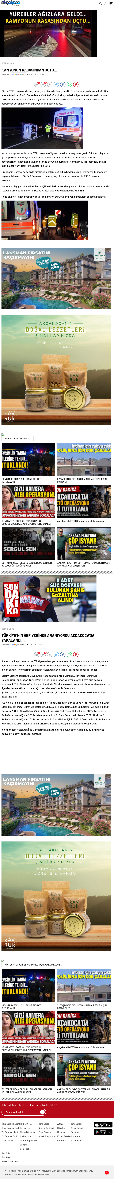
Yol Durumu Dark (9, 1136)
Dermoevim (25, 1128)
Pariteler (61, 1140)
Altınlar (60, 1123)
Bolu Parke (25, 1148)
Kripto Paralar (64, 1136)
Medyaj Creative (27, 1132)
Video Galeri (77, 1128)
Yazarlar (75, 1132)
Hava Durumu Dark (10, 1128)
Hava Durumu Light (10, 1123)
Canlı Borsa (43, 1123)
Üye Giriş (5, 1153)
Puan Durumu (44, 1132)
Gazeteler (76, 1136)
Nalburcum (25, 1136)
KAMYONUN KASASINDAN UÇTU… (17, 438)
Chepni (23, 1144)
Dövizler (61, 1128)
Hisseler (61, 1132)
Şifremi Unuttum (9, 1161)
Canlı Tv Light (7, 1140)
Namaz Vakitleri (46, 1128)
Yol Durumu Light (9, 1132)
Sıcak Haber (77, 1140)
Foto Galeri (76, 1123)
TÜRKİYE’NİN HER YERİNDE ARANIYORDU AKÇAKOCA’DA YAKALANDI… (32, 965)
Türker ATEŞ (26, 1123)
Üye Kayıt (6, 1157)
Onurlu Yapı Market (29, 1140)
